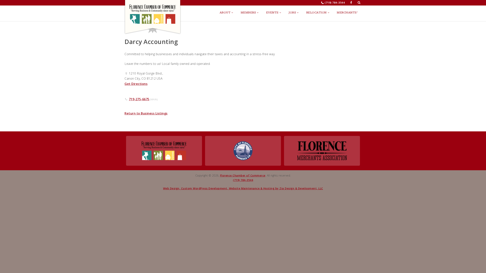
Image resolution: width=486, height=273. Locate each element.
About (225, 12)
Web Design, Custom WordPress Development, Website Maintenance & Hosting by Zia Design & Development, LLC (243, 188)
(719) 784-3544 (335, 2)
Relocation (316, 12)
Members (248, 12)
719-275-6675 (139, 99)
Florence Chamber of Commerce (242, 175)
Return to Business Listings (146, 113)
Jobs (292, 12)
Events (272, 12)
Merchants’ (347, 12)
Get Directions (136, 84)
